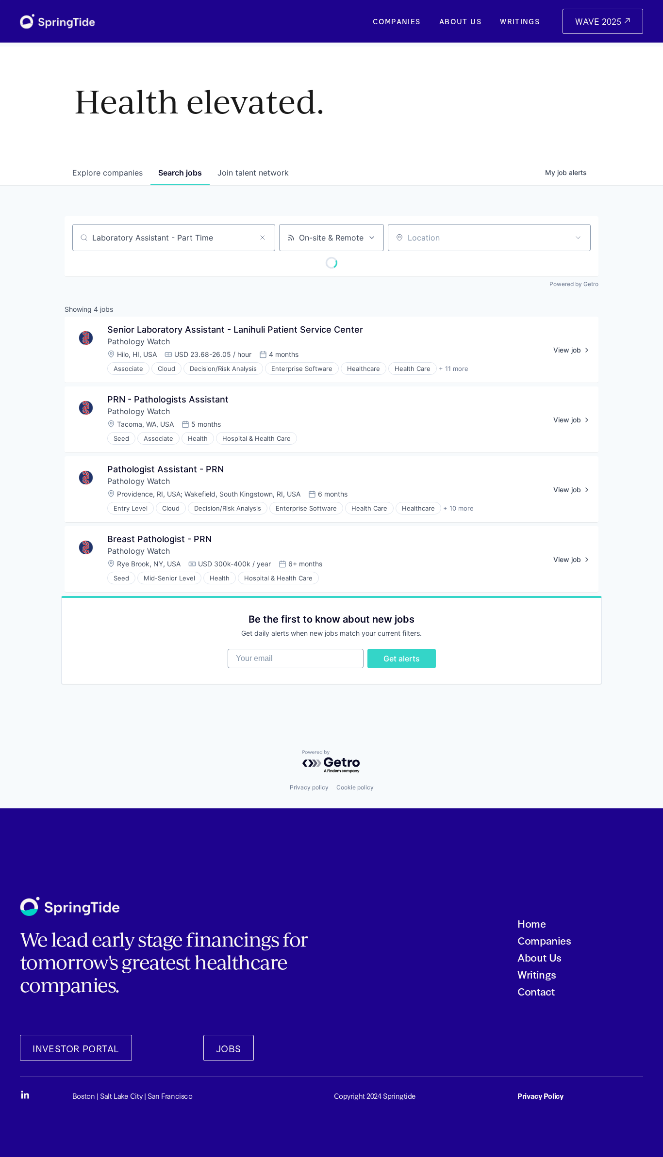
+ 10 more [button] (458, 508)
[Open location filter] (578, 237)
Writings (520, 21)
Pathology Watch (138, 341)
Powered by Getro (573, 284)
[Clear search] (262, 237)
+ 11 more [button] (453, 368)
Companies (396, 21)
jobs (180, 172)
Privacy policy (309, 787)
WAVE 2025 (599, 21)
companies (107, 172)
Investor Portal (76, 1048)
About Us (460, 21)
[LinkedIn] (25, 1095)
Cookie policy (355, 787)
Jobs (228, 1048)
